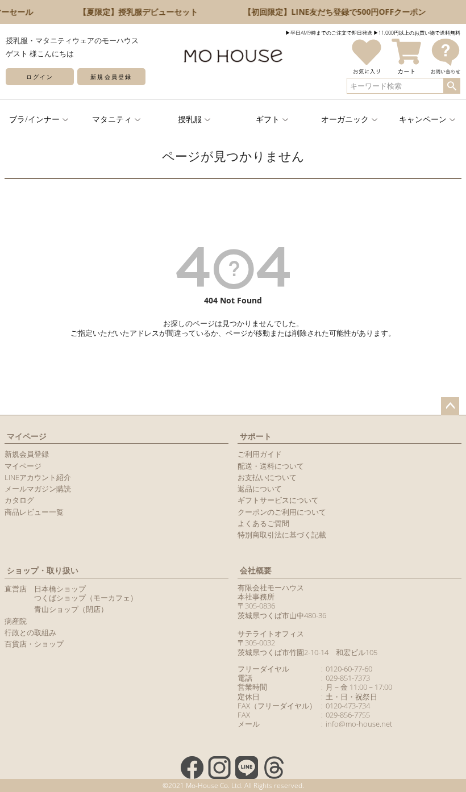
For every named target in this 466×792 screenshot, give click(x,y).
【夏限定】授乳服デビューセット (136, 11)
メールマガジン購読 (38, 488)
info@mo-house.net (359, 724)
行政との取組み (30, 632)
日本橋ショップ (60, 588)
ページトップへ (450, 406)
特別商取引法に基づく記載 (282, 535)
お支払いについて (267, 477)
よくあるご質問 (263, 523)
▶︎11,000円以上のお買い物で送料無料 (416, 32)
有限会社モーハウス (271, 587)
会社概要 (256, 570)
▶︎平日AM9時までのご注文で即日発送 (328, 32)
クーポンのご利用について (282, 512)
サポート (256, 436)
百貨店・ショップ (34, 644)
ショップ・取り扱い (42, 570)
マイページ (27, 436)
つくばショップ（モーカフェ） (86, 598)
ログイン (39, 77)
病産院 (16, 621)
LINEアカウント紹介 (38, 477)
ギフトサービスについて (278, 500)
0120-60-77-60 (349, 669)
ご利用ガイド (260, 454)
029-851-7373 (348, 678)
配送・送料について (271, 466)
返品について (260, 488)
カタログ (19, 500)
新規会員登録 (110, 77)
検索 (451, 85)
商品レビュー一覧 (34, 512)
